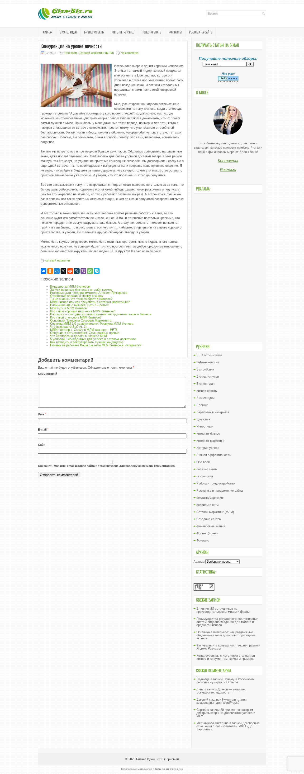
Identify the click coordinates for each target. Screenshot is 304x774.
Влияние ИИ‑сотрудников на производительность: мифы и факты (222, 610)
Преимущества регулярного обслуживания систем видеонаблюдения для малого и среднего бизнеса (227, 622)
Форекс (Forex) (207, 533)
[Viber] (83, 271)
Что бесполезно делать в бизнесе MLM (78, 336)
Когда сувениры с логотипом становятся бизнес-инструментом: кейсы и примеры (225, 657)
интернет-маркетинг (210, 440)
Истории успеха (207, 448)
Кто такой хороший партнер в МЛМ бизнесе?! (82, 311)
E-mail (43, 429)
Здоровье (203, 419)
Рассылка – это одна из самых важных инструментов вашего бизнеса (100, 314)
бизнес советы (94, 32)
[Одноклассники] (50, 271)
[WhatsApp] (90, 271)
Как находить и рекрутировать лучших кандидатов (86, 342)
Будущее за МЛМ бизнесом (70, 286)
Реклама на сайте (200, 32)
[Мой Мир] (57, 271)
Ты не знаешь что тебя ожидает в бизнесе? (81, 299)
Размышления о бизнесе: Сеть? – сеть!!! (79, 305)
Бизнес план (205, 383)
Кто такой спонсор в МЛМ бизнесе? (75, 317)
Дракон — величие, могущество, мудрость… (221, 691)
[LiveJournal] (77, 271)
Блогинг (202, 405)
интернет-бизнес (123, 32)
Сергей (201, 710)
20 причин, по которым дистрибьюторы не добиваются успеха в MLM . (225, 713)
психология (204, 476)
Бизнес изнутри (207, 376)
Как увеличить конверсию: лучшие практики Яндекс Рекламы (228, 647)
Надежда (202, 679)
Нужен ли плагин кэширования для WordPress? (221, 701)
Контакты (175, 32)
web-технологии (207, 362)
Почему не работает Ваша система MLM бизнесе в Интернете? (95, 345)
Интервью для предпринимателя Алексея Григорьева (88, 292)
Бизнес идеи (68, 32)
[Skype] (97, 271)
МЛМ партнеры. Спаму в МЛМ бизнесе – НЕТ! (83, 330)
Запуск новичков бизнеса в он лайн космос (81, 289)
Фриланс (202, 540)
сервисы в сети (207, 505)
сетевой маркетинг (58, 260)
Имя (42, 414)
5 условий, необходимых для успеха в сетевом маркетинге (93, 339)
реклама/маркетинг (210, 497)
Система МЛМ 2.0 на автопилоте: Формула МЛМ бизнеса (91, 323)
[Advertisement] (228, 267)
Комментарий (47, 373)
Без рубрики (205, 369)
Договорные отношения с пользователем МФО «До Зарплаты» (228, 726)
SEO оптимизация (209, 355)
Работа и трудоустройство (215, 483)
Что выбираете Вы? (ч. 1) (68, 326)
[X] (63, 271)
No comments (129, 53)
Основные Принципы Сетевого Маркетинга (80, 320)
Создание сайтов (208, 519)
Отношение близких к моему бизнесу (76, 296)
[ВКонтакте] (43, 271)
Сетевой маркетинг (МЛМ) (96, 53)
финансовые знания (210, 526)
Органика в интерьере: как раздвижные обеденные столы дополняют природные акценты (225, 635)
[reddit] (70, 271)
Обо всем (70, 53)
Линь (200, 689)
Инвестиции (204, 426)
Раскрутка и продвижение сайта (219, 490)
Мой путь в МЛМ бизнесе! (69, 308)
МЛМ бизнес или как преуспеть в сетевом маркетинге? (90, 302)
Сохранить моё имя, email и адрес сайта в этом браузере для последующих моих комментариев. (106, 466)
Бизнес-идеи (205, 398)
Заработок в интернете (212, 412)
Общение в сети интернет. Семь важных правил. (85, 333)
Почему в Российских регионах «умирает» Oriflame (225, 680)
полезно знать (152, 32)
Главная (47, 32)
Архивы (199, 561)
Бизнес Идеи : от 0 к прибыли (157, 759)
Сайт (41, 444)
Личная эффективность (213, 455)
